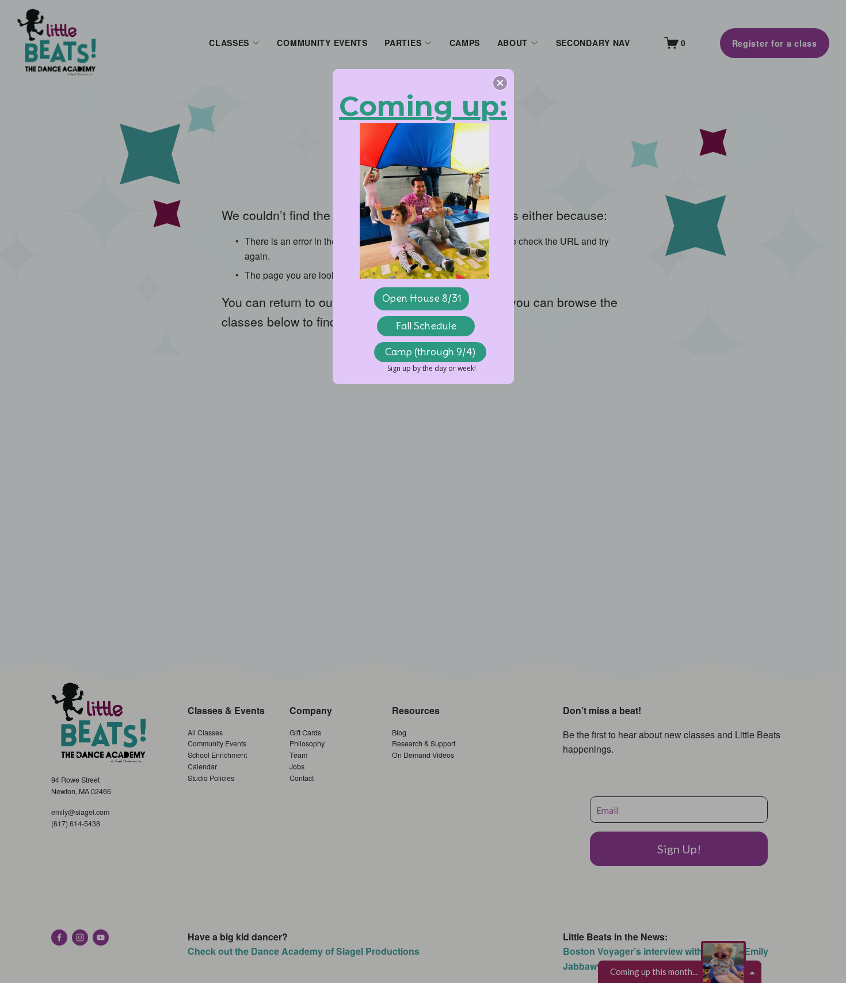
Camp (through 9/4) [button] (430, 351)
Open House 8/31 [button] (422, 298)
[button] (500, 83)
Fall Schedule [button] (425, 325)
